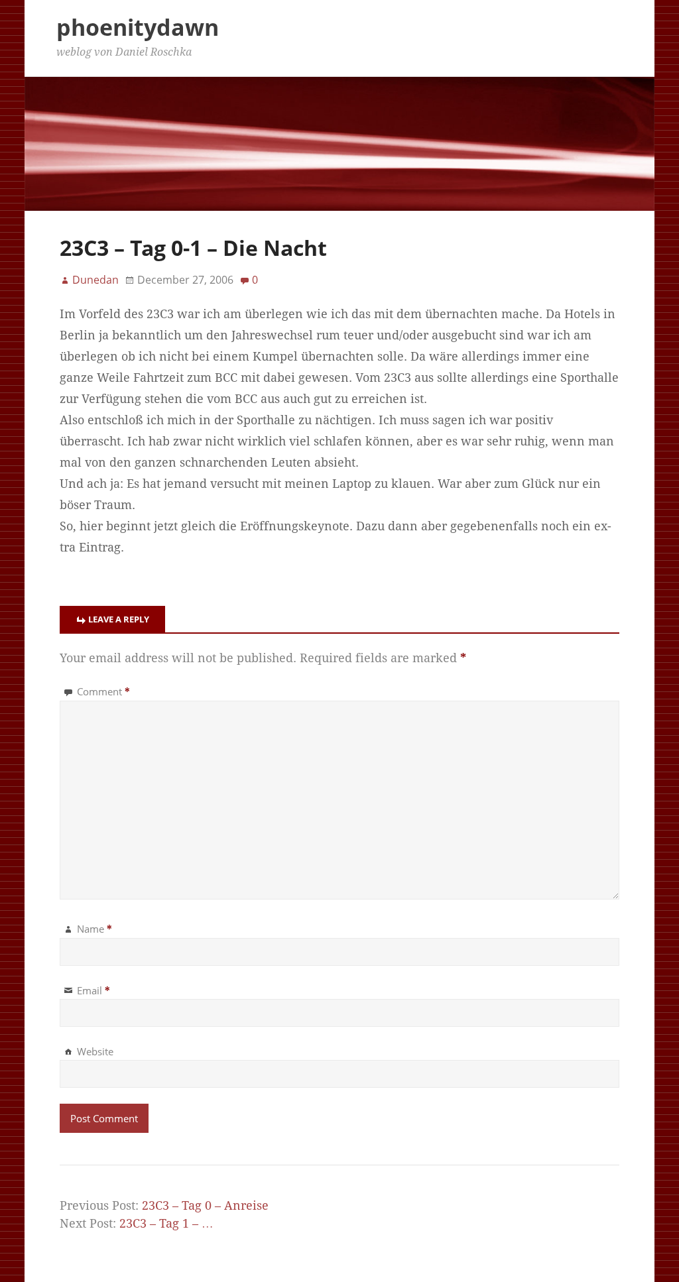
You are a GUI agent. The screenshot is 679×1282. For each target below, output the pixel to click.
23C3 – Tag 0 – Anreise (205, 1205)
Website (95, 1051)
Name (94, 928)
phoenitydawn (137, 27)
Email (93, 990)
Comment (103, 691)
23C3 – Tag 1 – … (166, 1223)
